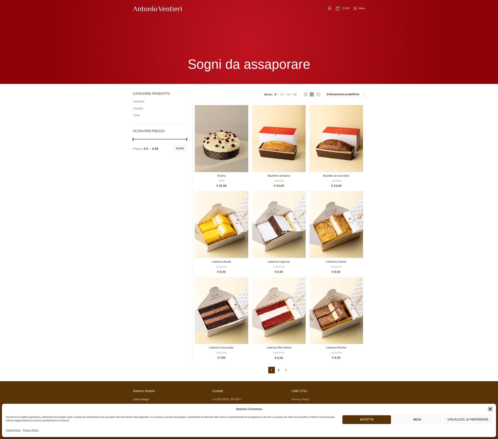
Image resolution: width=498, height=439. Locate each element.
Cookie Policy (13, 430)
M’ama (221, 175)
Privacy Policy (31, 430)
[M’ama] (221, 138)
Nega (417, 419)
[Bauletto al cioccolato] (336, 138)
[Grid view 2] (306, 94)
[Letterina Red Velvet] (279, 310)
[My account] (330, 8)
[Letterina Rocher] (336, 310)
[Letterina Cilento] (336, 224)
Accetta (367, 419)
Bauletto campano (279, 175)
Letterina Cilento (336, 261)
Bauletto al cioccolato (336, 175)
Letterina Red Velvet (278, 347)
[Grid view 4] (318, 94)
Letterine (138, 101)
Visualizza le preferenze (467, 419)
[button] (490, 409)
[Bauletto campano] (279, 138)
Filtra (180, 148)
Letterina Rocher (336, 347)
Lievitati (138, 108)
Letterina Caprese (279, 261)
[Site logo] (157, 8)
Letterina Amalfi (221, 261)
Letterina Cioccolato (221, 347)
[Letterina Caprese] (279, 224)
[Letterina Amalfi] (221, 224)
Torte (136, 115)
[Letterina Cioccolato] (221, 310)
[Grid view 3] (312, 94)
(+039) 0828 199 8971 (227, 399)
